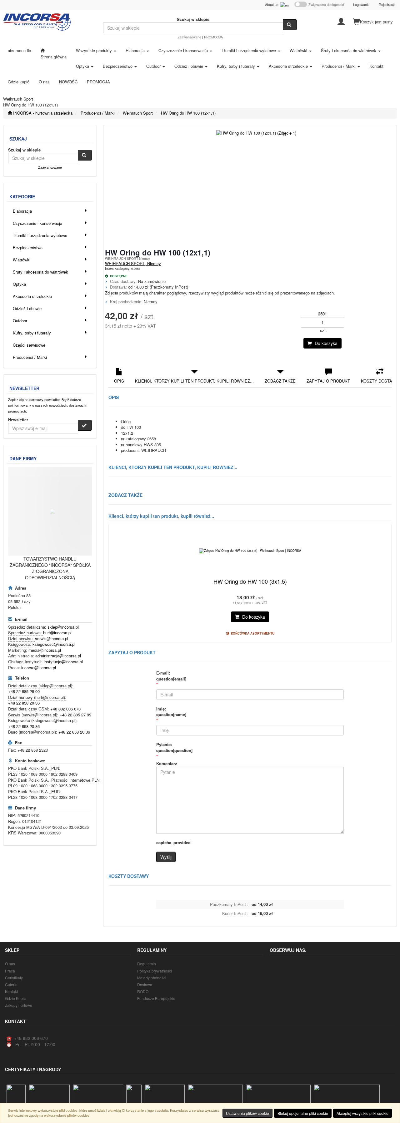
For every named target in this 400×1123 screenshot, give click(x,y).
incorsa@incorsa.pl (38, 667)
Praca (10, 970)
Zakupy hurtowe (18, 1005)
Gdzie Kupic (15, 998)
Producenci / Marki (98, 113)
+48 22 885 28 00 (24, 691)
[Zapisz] (85, 425)
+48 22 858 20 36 (24, 703)
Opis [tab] (119, 381)
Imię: (171, 712)
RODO (142, 991)
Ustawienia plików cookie (247, 1113)
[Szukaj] (290, 24)
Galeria (11, 984)
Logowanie (361, 4)
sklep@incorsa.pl (63, 627)
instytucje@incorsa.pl (63, 662)
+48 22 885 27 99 (75, 715)
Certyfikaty (14, 977)
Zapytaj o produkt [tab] (328, 381)
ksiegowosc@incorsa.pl (53, 644)
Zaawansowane (189, 37)
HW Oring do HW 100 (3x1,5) (250, 581)
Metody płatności (151, 977)
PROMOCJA (213, 37)
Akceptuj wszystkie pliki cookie (362, 1113)
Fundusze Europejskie (156, 998)
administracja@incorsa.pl (58, 656)
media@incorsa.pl (44, 650)
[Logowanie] (341, 21)
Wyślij (166, 857)
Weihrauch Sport (138, 113)
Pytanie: (174, 747)
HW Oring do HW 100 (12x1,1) (188, 113)
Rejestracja (387, 4)
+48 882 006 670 (65, 709)
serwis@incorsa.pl (51, 638)
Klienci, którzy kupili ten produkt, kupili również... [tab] (194, 381)
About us (272, 4)
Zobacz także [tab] (280, 381)
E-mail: (171, 676)
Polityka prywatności (154, 970)
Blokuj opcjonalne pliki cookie (303, 1113)
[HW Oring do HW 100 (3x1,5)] (250, 551)
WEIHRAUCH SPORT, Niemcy (133, 263)
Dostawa (144, 984)
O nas (10, 963)
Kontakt (11, 991)
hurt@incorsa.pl (57, 633)
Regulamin (146, 963)
